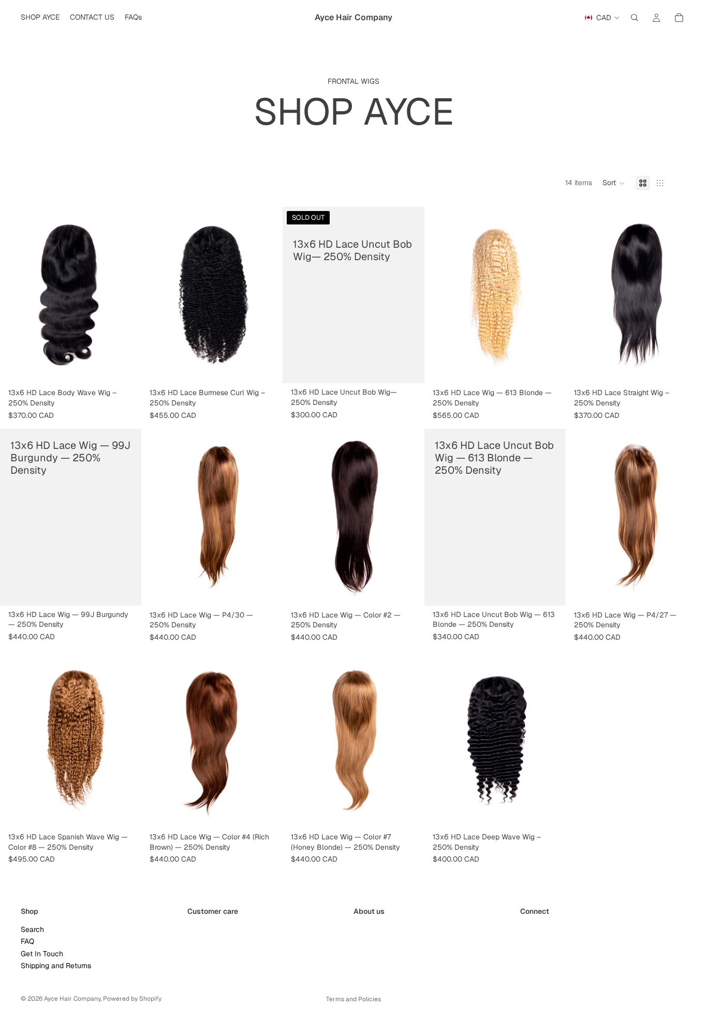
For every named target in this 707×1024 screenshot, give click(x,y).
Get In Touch (42, 953)
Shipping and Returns (56, 965)
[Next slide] (125, 295)
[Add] (267, 590)
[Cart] (679, 17)
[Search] (634, 17)
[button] (613, 183)
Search (32, 929)
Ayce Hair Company (72, 999)
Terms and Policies (353, 999)
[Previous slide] (15, 295)
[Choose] (125, 368)
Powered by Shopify (132, 999)
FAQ (27, 941)
